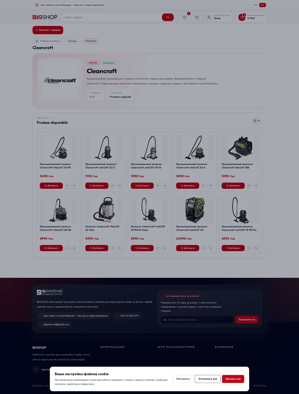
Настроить (183, 378)
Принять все (233, 378)
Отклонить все (207, 378)
